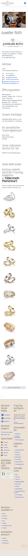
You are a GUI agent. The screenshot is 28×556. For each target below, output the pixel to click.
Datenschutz (6, 543)
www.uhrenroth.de (13, 79)
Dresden (5, 528)
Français (6, 447)
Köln (4, 520)
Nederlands (6, 450)
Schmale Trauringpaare (17, 437)
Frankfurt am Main (7, 525)
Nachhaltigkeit (18, 488)
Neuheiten (17, 433)
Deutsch (6, 442)
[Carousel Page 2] (14, 10)
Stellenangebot (19, 481)
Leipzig (4, 523)
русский (6, 452)
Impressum (5, 540)
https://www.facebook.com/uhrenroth (12, 81)
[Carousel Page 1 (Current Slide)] (13, 10)
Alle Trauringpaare (19, 439)
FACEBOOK (7, 415)
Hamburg (5, 518)
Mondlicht (17, 454)
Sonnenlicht (18, 459)
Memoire (17, 452)
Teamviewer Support (8, 432)
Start (16, 474)
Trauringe (17, 477)
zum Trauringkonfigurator (19, 423)
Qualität (17, 486)
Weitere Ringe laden (14, 387)
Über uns (18, 479)
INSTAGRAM (7, 418)
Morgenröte (18, 457)
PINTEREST (6, 421)
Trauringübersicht (19, 464)
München (5, 516)
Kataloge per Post (19, 497)
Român (5, 455)
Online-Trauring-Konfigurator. (19, 418)
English (5, 445)
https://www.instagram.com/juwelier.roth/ (12, 83)
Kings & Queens (19, 461)
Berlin (4, 513)
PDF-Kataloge (18, 494)
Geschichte (18, 484)
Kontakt (4, 538)
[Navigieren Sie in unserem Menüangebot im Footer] (24, 4)
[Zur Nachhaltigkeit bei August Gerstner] (7, 478)
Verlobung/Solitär (19, 450)
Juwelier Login (6, 434)
